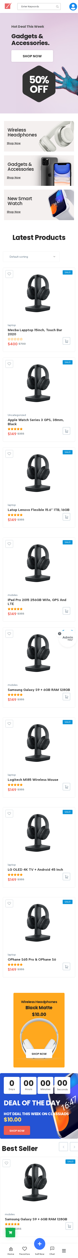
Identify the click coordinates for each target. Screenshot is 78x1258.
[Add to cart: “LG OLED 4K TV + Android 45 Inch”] (66, 876)
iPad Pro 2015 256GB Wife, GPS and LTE (37, 602)
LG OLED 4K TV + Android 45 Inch (35, 870)
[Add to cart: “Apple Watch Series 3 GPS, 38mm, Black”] (66, 431)
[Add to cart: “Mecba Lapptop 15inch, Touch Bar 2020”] (66, 341)
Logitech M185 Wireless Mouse (33, 780)
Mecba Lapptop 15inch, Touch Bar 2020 (35, 332)
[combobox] (31, 256)
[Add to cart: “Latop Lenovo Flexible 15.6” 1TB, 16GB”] (66, 517)
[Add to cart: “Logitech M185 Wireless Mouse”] (66, 786)
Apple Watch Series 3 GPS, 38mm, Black (36, 422)
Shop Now (32, 56)
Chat (52, 1254)
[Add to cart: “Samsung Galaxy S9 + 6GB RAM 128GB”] (66, 696)
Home (11, 1254)
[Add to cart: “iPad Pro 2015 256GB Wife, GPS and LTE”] (66, 611)
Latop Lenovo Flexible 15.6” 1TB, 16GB (38, 510)
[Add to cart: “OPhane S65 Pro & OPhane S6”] (66, 966)
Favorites (24, 1254)
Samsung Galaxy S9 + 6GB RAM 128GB (39, 690)
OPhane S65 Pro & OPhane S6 (32, 959)
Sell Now (39, 1254)
